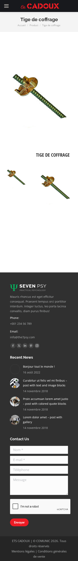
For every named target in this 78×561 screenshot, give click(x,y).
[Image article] (15, 369)
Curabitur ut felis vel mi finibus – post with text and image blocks (45, 383)
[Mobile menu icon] (6, 6)
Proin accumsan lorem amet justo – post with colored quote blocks (45, 401)
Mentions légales (23, 551)
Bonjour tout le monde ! (39, 366)
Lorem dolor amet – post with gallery (42, 419)
